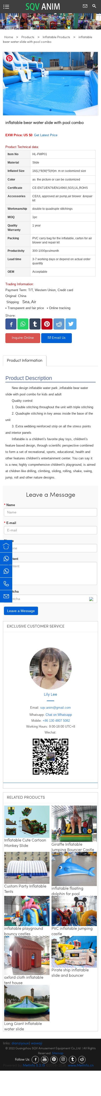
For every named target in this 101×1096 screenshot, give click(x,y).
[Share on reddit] (58, 324)
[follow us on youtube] (44, 1059)
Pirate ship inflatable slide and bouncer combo (70, 975)
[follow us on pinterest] (54, 1059)
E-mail (10, 523)
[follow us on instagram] (63, 1059)
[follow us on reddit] (82, 1059)
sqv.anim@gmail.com (55, 707)
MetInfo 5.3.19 (34, 1065)
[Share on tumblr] (34, 324)
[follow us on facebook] (35, 1059)
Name (9, 505)
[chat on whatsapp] (6, 559)
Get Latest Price (45, 135)
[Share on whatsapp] (22, 324)
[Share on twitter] (70, 324)
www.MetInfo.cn (81, 1065)
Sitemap (57, 1053)
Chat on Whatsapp (59, 715)
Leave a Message (21, 611)
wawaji (36, 1043)
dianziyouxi (20, 1043)
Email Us (58, 338)
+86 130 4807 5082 (56, 720)
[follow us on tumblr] (72, 1059)
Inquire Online (23, 338)
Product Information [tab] (24, 361)
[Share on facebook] (10, 324)
